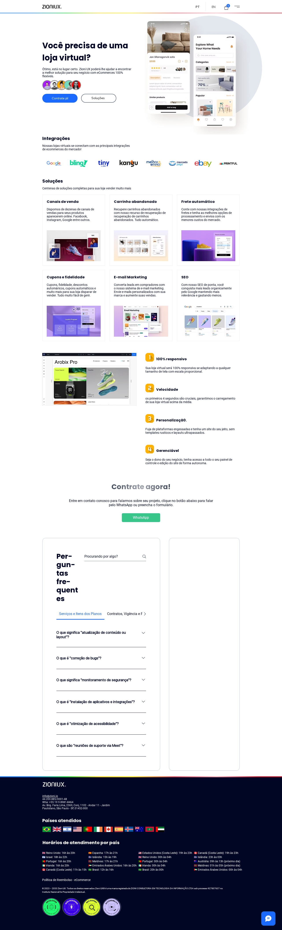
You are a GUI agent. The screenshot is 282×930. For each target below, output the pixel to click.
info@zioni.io (50, 796)
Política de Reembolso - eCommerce (66, 880)
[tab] (80, 614)
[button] (226, 8)
